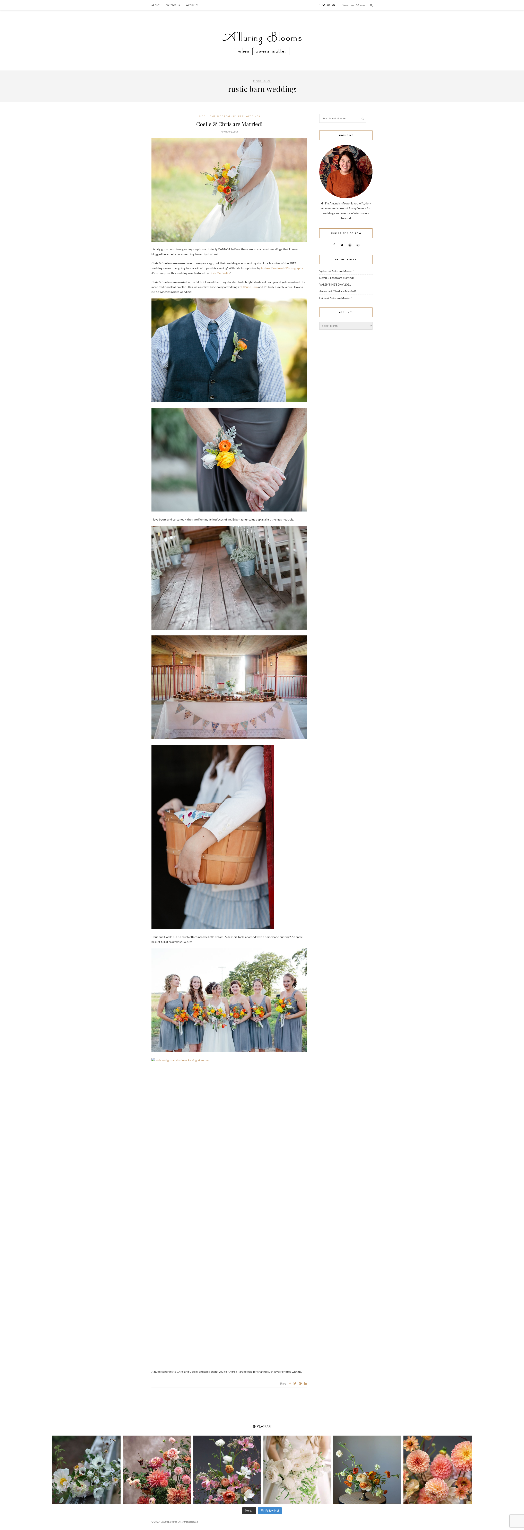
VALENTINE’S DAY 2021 (335, 284)
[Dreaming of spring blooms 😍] (227, 1470)
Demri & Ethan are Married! (336, 277)
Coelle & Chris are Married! (229, 124)
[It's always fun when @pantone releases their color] (437, 1470)
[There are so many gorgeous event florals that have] (297, 1470)
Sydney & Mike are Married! (336, 271)
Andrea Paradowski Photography (282, 268)
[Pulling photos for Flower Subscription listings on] (157, 1470)
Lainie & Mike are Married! (335, 298)
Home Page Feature (222, 116)
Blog (202, 116)
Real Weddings (249, 116)
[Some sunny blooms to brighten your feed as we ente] (367, 1470)
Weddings (192, 5)
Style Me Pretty (220, 273)
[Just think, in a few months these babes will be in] (86, 1470)
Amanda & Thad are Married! (337, 291)
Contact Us (173, 5)
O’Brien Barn (249, 287)
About (155, 5)
